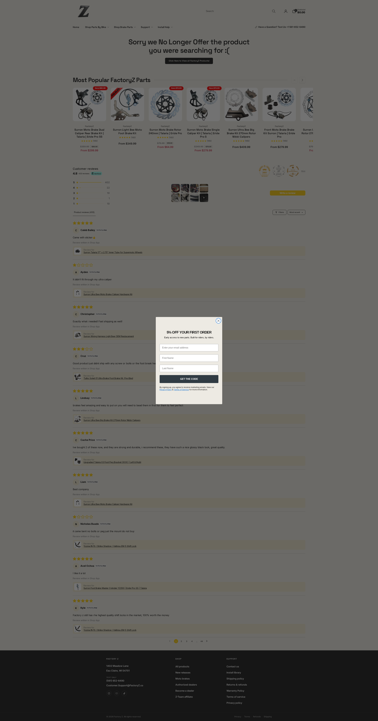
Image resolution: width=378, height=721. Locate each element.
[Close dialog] (218, 320)
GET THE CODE (189, 379)
